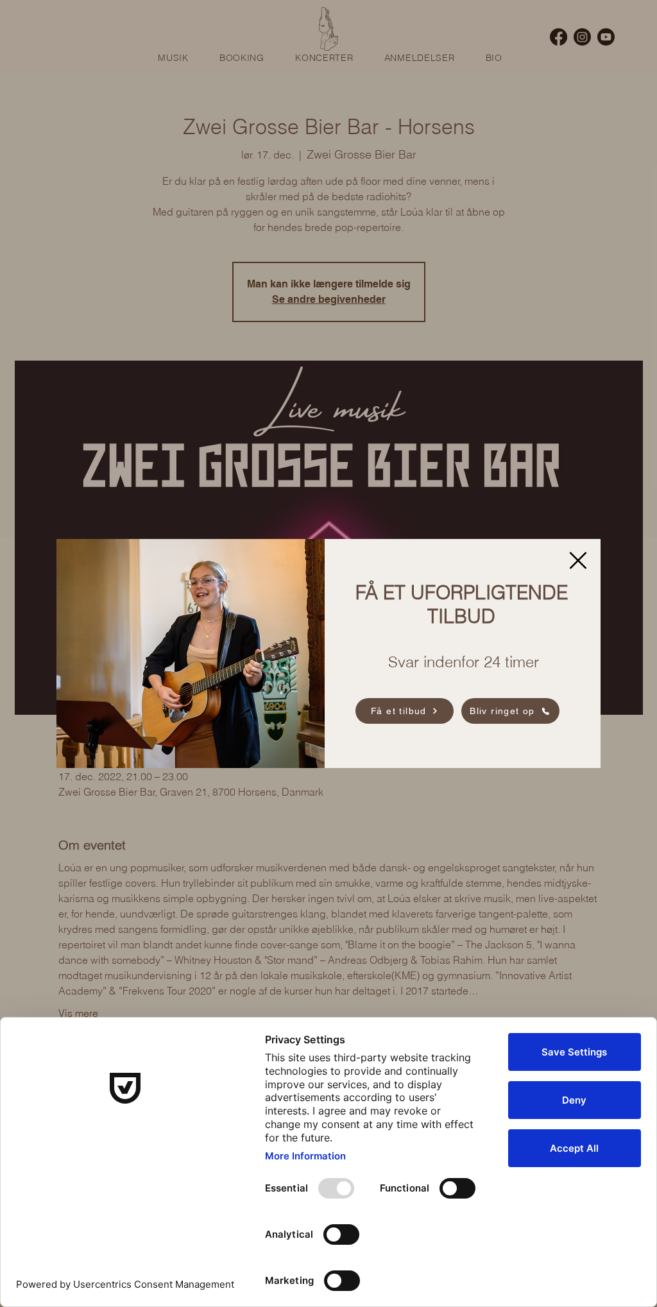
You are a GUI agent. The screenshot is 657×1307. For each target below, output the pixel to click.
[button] (578, 560)
